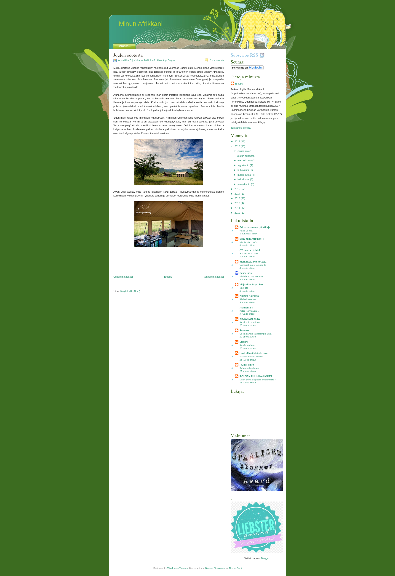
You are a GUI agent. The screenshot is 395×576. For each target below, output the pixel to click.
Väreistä (244, 288)
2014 (237, 193)
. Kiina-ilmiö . (247, 364)
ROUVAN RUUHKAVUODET (256, 376)
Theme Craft (235, 568)
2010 (237, 212)
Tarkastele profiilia (241, 127)
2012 (237, 203)
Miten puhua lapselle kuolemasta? (258, 379)
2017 (237, 141)
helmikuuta (243, 179)
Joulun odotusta (128, 55)
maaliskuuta (244, 174)
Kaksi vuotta (246, 230)
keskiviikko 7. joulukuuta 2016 (133, 60)
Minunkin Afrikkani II (252, 238)
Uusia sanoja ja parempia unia (256, 333)
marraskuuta (245, 160)
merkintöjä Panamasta (253, 261)
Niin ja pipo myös (248, 242)
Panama (244, 330)
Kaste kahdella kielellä (251, 356)
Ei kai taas (246, 273)
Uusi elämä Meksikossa (253, 353)
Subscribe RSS (244, 55)
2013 (237, 198)
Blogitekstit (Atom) (130, 291)
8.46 (152, 60)
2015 (237, 189)
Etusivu (124, 46)
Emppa (239, 83)
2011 (237, 208)
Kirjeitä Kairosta (249, 296)
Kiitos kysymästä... (249, 311)
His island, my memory (251, 276)
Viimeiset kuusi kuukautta (253, 265)
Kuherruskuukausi (249, 368)
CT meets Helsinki (250, 250)
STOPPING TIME (249, 253)
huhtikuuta (243, 170)
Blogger (265, 558)
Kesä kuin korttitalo (250, 322)
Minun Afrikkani (141, 23)
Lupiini (244, 341)
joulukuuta (243, 151)
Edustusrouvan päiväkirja (255, 227)
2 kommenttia (217, 60)
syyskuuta (243, 165)
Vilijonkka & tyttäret (251, 284)
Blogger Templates (215, 568)
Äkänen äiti (246, 307)
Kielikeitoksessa (248, 299)
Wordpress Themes (177, 568)
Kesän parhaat (247, 345)
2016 (237, 146)
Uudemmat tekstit (123, 276)
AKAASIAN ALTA (250, 319)
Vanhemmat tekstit (213, 276)
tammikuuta (244, 184)
